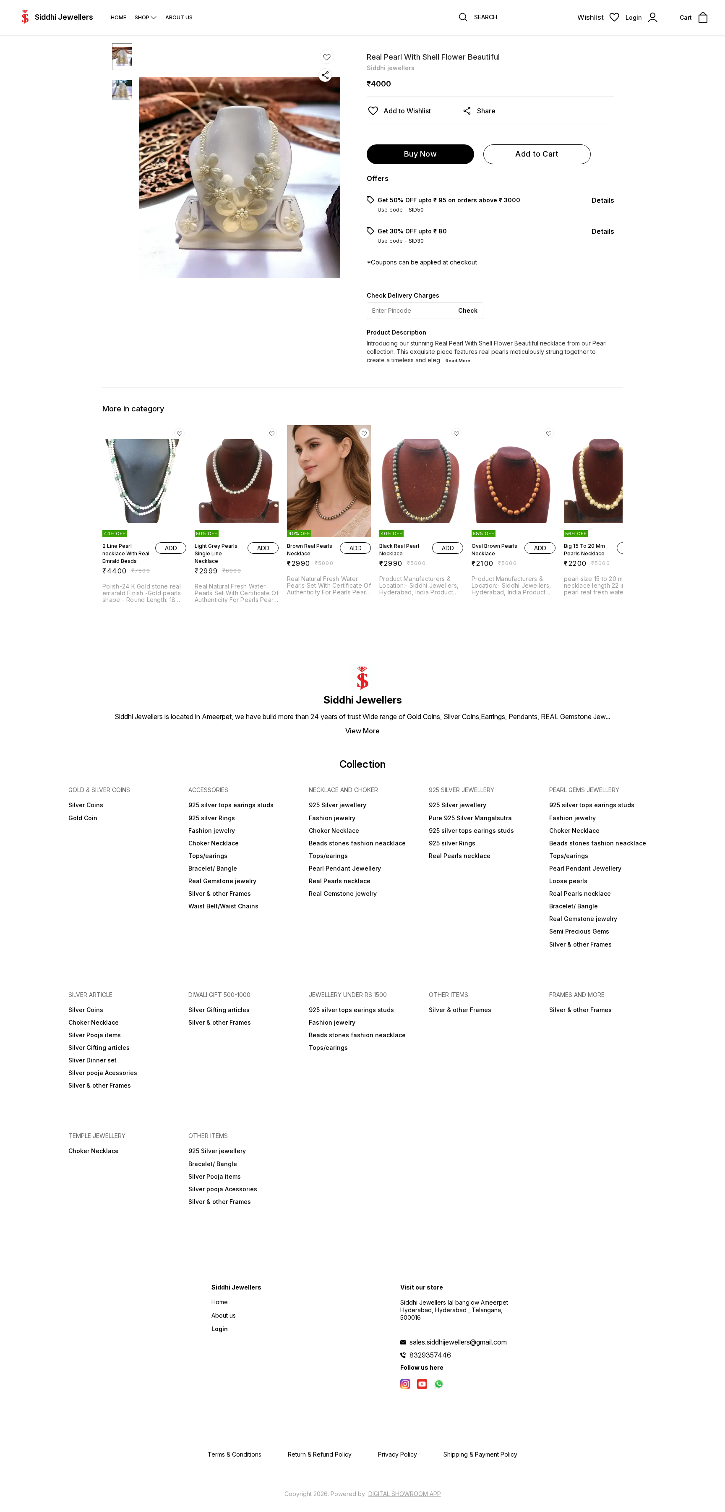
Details (603, 200)
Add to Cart (536, 153)
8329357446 (430, 1355)
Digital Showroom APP (404, 1493)
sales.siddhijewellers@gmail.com (458, 1342)
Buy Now (420, 153)
